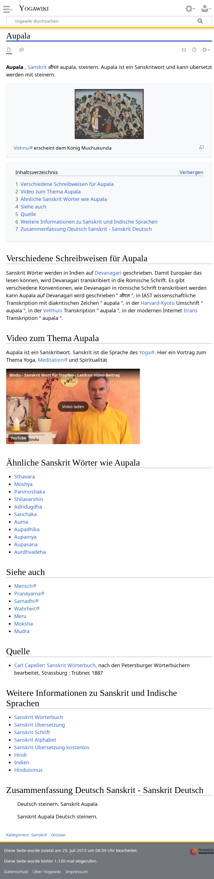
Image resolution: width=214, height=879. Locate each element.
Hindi (20, 754)
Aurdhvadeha (30, 552)
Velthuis (52, 310)
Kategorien (17, 834)
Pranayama (27, 593)
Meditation (51, 359)
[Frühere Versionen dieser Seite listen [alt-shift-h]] (194, 50)
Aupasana (26, 544)
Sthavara (24, 476)
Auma (21, 521)
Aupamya (25, 536)
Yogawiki (34, 8)
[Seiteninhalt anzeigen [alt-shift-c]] (9, 50)
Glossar (58, 834)
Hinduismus (28, 770)
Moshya (23, 484)
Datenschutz (16, 871)
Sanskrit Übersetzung (39, 724)
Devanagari (108, 272)
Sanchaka (25, 514)
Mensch (23, 586)
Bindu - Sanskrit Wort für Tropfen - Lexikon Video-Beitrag (64, 375)
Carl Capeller (29, 665)
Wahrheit (25, 608)
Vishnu (21, 148)
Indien (21, 762)
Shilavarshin (28, 499)
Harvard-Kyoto (158, 303)
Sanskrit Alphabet (35, 739)
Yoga (145, 352)
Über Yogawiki (47, 871)
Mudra (22, 631)
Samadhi (24, 601)
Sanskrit (37, 67)
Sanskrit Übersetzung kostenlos (51, 747)
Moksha (23, 623)
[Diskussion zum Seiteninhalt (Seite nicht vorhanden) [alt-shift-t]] (22, 50)
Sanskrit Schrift (32, 732)
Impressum (76, 871)
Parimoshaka (29, 491)
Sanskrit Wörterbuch (71, 665)
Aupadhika (27, 529)
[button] (73, 406)
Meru (20, 616)
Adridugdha (28, 506)
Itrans (191, 310)
